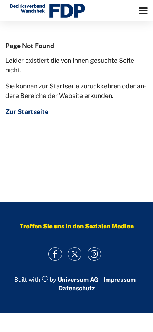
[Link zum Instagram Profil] (94, 254)
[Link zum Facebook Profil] (55, 254)
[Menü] (143, 11)
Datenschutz (76, 288)
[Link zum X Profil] (75, 254)
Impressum (120, 279)
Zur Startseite (26, 111)
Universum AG (78, 279)
